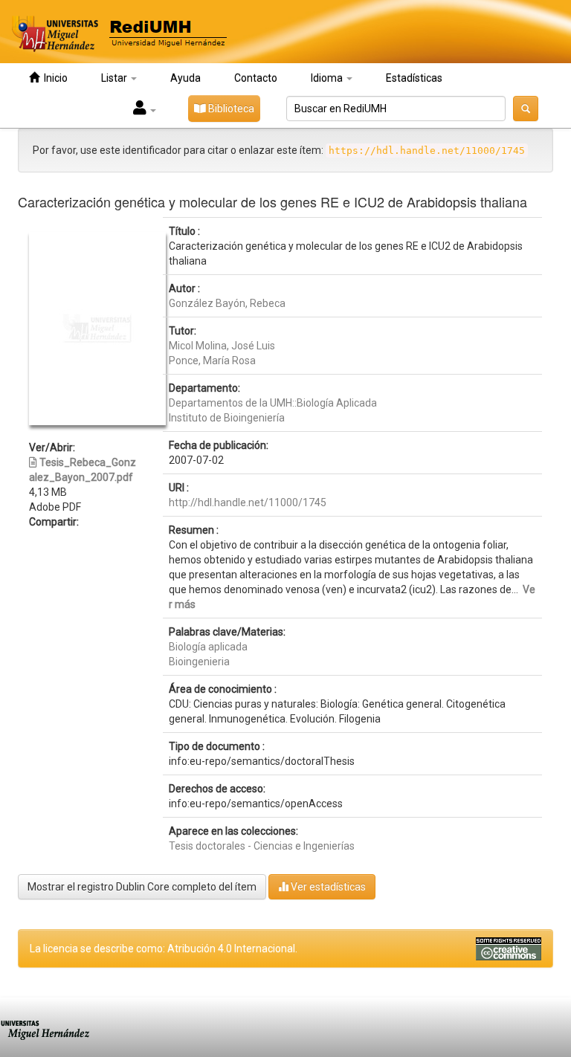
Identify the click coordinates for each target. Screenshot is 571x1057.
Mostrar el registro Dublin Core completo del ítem (142, 887)
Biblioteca (230, 108)
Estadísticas (414, 78)
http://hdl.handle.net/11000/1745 (247, 502)
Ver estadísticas (327, 887)
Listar (115, 78)
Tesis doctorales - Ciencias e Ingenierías (262, 846)
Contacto (255, 78)
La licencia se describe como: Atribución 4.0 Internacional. (163, 948)
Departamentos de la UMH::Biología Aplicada (273, 403)
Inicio (53, 78)
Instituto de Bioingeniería (227, 418)
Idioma (328, 78)
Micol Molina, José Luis (222, 346)
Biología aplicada (208, 647)
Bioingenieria (199, 662)
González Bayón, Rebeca (227, 303)
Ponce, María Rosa (212, 360)
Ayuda (185, 78)
